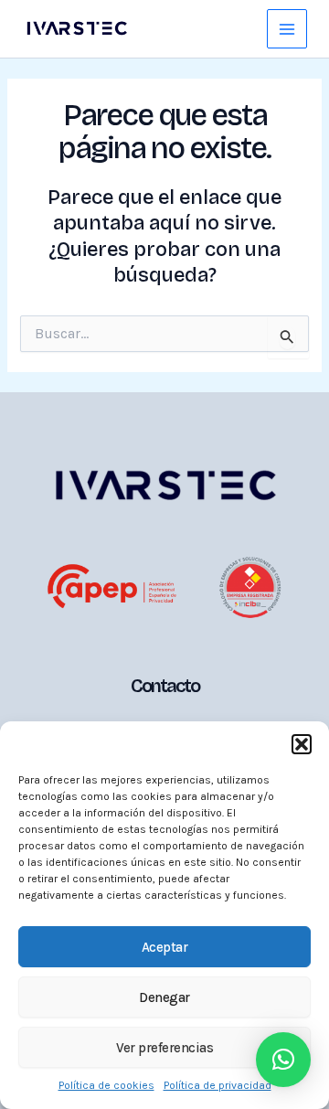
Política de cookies (106, 1085)
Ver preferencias (164, 1048)
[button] (301, 744)
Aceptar (165, 947)
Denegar (164, 997)
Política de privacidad (217, 1085)
